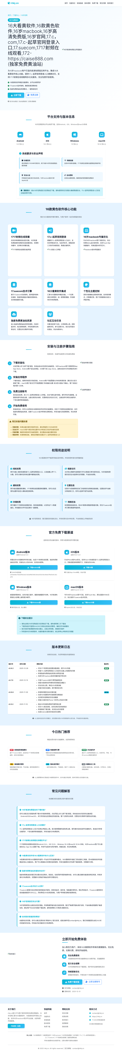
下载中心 (16, 15)
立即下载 (17, 95)
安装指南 (80, 3)
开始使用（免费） (16, 1026)
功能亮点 (72, 3)
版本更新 (87, 3)
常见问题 (103, 3)
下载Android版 (35, 567)
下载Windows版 (35, 602)
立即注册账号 (94, 982)
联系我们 (110, 3)
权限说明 (65, 1016)
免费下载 (95, 3)
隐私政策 (65, 1027)
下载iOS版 (89, 567)
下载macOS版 (89, 602)
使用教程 (65, 1023)
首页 (66, 3)
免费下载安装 (73, 982)
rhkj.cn (15, 3)
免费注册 (34, 95)
